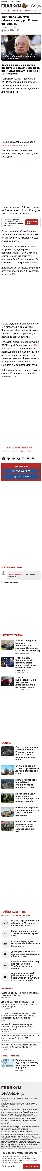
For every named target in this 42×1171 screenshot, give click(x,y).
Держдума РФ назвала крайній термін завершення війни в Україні (25, 954)
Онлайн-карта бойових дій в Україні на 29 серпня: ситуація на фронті (25, 923)
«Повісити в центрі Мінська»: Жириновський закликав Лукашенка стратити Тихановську (27, 645)
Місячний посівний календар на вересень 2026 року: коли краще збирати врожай (17, 1026)
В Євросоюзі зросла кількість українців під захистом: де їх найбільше (27, 811)
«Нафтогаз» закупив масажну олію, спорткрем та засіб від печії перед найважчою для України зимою (18, 1015)
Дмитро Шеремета (8, 27)
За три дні (17, 915)
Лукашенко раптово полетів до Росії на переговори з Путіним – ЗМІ (20, 1037)
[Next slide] (39, 10)
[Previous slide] (35, 10)
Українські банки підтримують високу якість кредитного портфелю (26, 1064)
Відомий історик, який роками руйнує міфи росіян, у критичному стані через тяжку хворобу (25, 976)
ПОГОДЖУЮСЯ (31, 1166)
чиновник (14, 451)
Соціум (6, 742)
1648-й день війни (10, 11)
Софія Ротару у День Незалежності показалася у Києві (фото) (25, 943)
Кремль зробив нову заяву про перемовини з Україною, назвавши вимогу (25, 965)
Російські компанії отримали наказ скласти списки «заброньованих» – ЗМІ (26, 826)
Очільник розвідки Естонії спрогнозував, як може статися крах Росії (27, 769)
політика (6, 451)
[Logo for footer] (11, 1089)
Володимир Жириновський (22, 447)
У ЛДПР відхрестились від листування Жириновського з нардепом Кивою (25, 682)
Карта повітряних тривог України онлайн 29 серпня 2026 (24, 933)
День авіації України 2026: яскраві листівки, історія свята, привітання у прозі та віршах (19, 1004)
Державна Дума (26, 451)
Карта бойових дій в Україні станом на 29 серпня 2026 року (19, 994)
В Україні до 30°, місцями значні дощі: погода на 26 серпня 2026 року (19, 1046)
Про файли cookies (8, 1166)
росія (8, 447)
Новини (7, 988)
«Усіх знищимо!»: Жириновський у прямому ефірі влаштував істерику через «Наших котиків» (26, 664)
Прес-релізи (10, 1055)
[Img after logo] (24, 6)
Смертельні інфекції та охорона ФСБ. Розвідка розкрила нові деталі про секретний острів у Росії (26, 753)
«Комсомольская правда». (15, 145)
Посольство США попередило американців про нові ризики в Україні (27, 797)
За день (26, 915)
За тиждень (6, 915)
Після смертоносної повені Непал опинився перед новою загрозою (26, 783)
